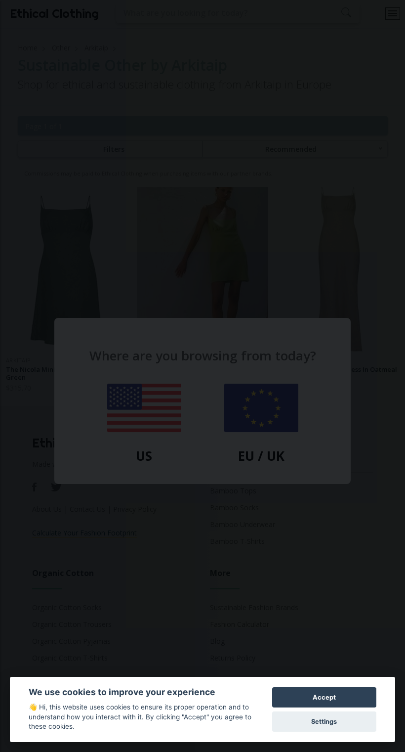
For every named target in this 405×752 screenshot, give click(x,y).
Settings (324, 721)
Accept (324, 697)
